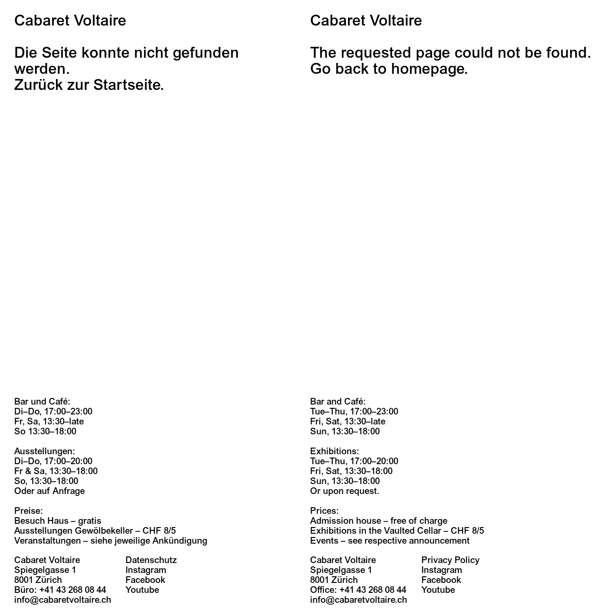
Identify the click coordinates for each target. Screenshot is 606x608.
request (361, 491)
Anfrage (69, 491)
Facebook (145, 580)
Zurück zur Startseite (87, 85)
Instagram (145, 570)
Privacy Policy (450, 560)
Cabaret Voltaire (70, 20)
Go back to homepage (387, 69)
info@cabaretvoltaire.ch (62, 600)
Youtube (142, 590)
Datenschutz (151, 560)
